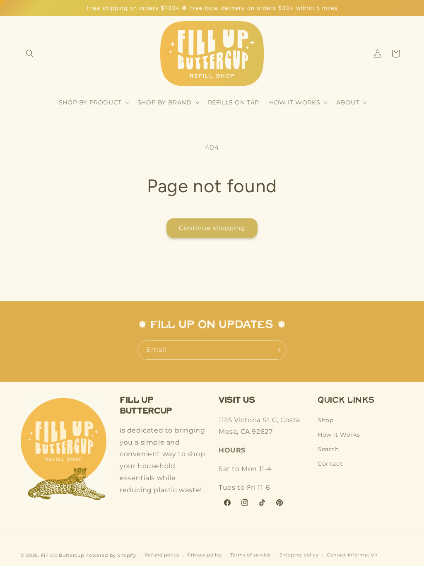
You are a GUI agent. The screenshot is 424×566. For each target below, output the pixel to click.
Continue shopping (212, 228)
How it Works (339, 434)
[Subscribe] (277, 350)
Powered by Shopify (110, 555)
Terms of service (250, 555)
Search (328, 449)
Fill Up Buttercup (62, 555)
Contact (330, 463)
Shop (325, 420)
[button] (30, 53)
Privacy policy (204, 555)
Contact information (352, 555)
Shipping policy (299, 555)
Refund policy (162, 555)
